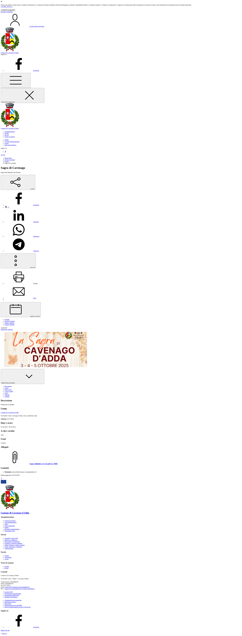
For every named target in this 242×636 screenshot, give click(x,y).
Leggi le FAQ (9, 592)
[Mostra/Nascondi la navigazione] (16, 80)
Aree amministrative (11, 522)
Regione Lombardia (7, 12)
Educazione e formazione (12, 541)
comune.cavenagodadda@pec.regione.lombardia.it (19, 589)
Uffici (6, 524)
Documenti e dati (10, 531)
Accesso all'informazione (12, 141)
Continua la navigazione (8, 10)
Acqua (7, 143)
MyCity (4, 633)
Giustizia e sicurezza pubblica (13, 543)
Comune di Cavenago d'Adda (10, 412)
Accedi (3, 155)
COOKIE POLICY (7, 6)
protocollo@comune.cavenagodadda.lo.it (17, 587)
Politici (7, 527)
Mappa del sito (5, 630)
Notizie (7, 556)
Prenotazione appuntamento (13, 593)
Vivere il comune (10, 160)
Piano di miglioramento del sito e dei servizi (18, 607)
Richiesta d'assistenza (11, 597)
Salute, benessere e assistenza (13, 547)
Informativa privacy (10, 602)
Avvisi (6, 559)
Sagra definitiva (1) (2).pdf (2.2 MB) (44, 464)
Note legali (8, 603)
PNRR (7, 140)
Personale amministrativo (12, 529)
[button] (10, 131)
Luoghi (7, 566)
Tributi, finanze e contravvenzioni (15, 545)
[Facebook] (5, 151)
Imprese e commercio (11, 540)
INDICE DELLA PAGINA (8, 383)
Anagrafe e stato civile (11, 538)
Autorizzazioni (9, 548)
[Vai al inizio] (1, 478)
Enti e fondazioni (10, 526)
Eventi (6, 161)
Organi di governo (10, 521)
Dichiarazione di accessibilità (13, 605)
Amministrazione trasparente (13, 600)
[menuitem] (22, 205)
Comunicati (8, 557)
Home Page (8, 158)
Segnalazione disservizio (12, 595)
